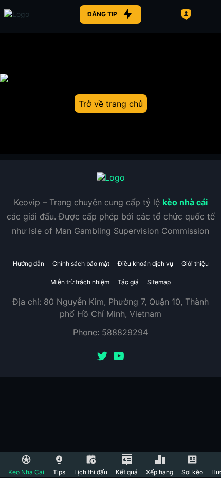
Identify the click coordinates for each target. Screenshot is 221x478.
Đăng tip (102, 14)
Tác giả (128, 282)
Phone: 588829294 (110, 332)
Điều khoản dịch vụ (145, 263)
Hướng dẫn (28, 263)
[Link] (35, 14)
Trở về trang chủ (111, 103)
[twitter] (102, 357)
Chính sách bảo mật (80, 263)
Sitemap (159, 282)
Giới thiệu (195, 263)
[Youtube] (119, 357)
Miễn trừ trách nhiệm (79, 282)
